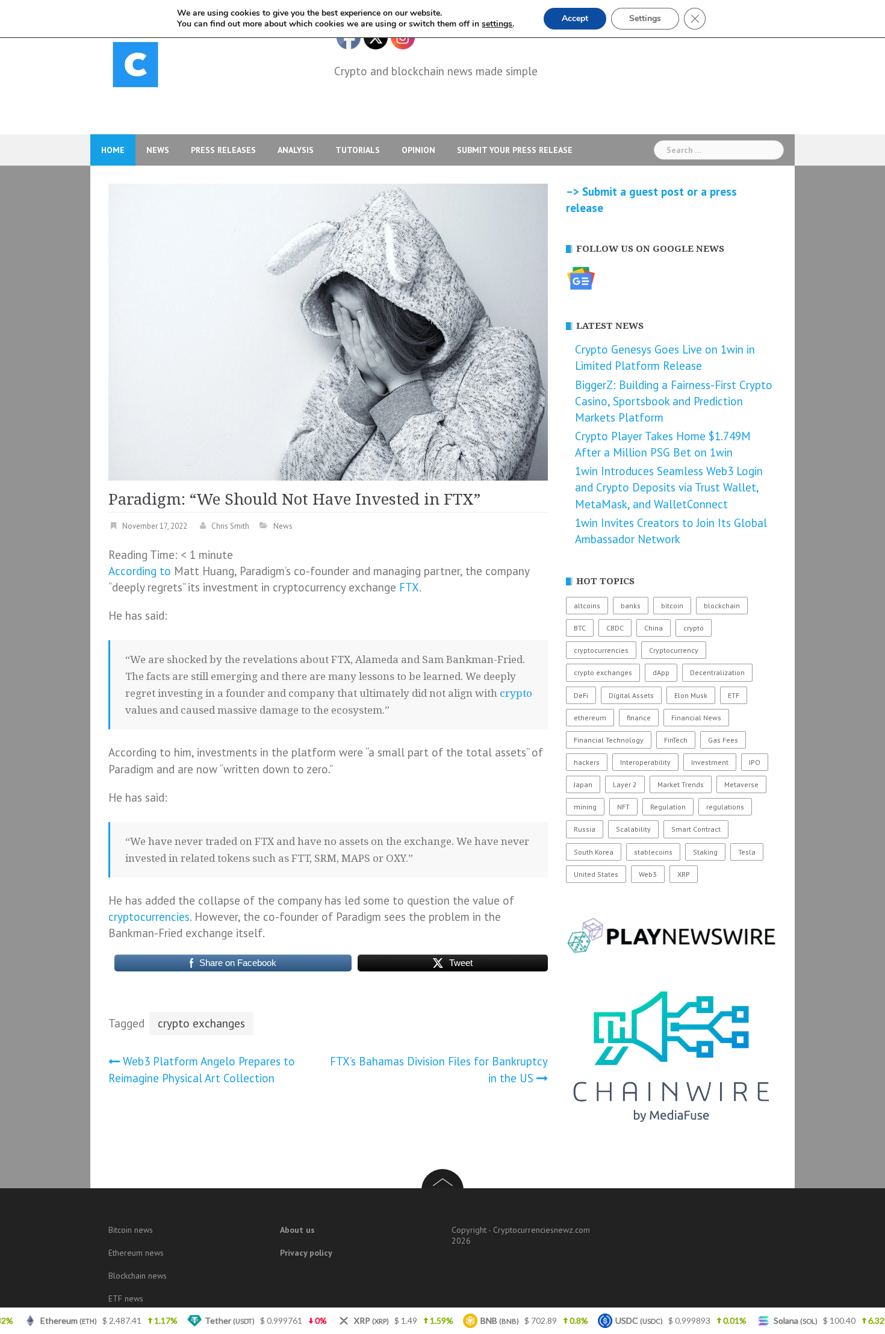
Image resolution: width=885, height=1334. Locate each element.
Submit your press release (515, 150)
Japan (583, 784)
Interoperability (645, 762)
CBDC (615, 627)
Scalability (633, 829)
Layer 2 (625, 784)
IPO (754, 762)
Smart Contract (696, 829)
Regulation (668, 806)
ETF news (125, 1298)
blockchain (722, 605)
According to (139, 571)
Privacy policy (306, 1252)
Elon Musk (690, 695)
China (653, 627)
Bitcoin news (130, 1229)
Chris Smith (230, 526)
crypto (516, 693)
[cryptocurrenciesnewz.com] (135, 67)
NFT (623, 806)
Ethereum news (136, 1252)
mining (585, 806)
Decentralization (717, 672)
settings (497, 24)
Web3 (648, 874)
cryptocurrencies (149, 916)
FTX (409, 587)
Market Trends (680, 784)
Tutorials (357, 150)
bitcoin (672, 605)
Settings (645, 18)
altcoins (587, 605)
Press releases (223, 150)
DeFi (581, 695)
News (157, 150)
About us (297, 1229)
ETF (733, 695)
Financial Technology (609, 739)
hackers (587, 762)
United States (596, 874)
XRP (683, 874)
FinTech (676, 739)
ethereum (590, 717)
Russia (584, 829)
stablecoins (653, 851)
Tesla (747, 851)
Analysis (296, 150)
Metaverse (741, 784)
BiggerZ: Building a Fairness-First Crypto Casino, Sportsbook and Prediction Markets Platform (673, 401)
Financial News (696, 717)
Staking (705, 851)
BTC (580, 627)
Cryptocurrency (673, 650)
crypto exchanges (201, 1023)
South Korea (593, 851)
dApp (661, 672)
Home (113, 150)
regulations (725, 806)
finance (639, 717)
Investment (709, 762)
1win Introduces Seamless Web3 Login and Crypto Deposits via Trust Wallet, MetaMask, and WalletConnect (669, 487)
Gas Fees (723, 739)
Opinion (418, 150)
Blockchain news (137, 1275)
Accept (575, 18)
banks (631, 605)
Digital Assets (631, 695)
